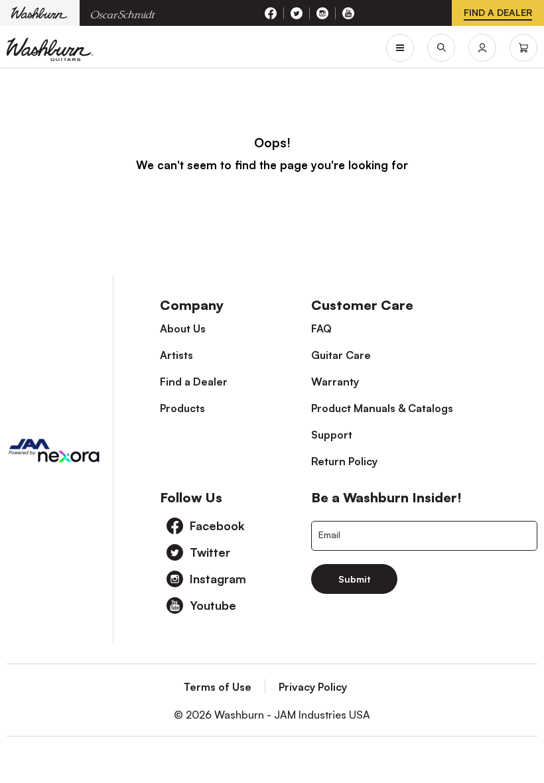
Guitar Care (341, 355)
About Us (183, 328)
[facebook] (271, 13)
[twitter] (297, 13)
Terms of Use (217, 686)
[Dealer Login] (482, 48)
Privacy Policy (313, 686)
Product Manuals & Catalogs (382, 408)
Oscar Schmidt (123, 13)
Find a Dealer (194, 381)
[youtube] (348, 13)
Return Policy (344, 461)
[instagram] (323, 13)
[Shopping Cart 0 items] (523, 48)
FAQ (321, 328)
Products (182, 408)
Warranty (335, 381)
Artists (176, 355)
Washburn (40, 13)
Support (331, 434)
